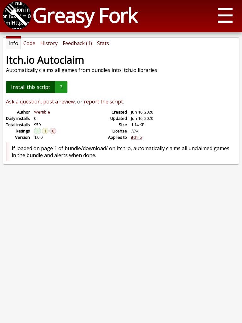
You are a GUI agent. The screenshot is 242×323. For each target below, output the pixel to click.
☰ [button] (225, 15)
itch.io (136, 137)
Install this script (30, 87)
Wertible (42, 112)
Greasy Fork (84, 15)
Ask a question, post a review (40, 101)
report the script (103, 101)
